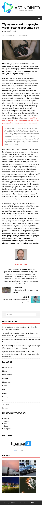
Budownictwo (7, 375)
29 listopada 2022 (10, 36)
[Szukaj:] (21, 314)
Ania (5, 424)
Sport (4, 400)
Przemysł (5, 397)
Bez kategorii (7, 367)
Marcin (6, 421)
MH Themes (34, 503)
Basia (6, 426)
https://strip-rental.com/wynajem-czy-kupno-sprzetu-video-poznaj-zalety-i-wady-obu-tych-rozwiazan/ (21, 120)
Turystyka (5, 404)
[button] (38, 17)
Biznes (4, 371)
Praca (4, 389)
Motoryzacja (6, 382)
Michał (6, 419)
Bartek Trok (23, 36)
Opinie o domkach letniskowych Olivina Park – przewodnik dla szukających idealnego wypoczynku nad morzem (20, 354)
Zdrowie (5, 408)
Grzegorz (7, 428)
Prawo (4, 393)
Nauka (4, 386)
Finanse (5, 378)
